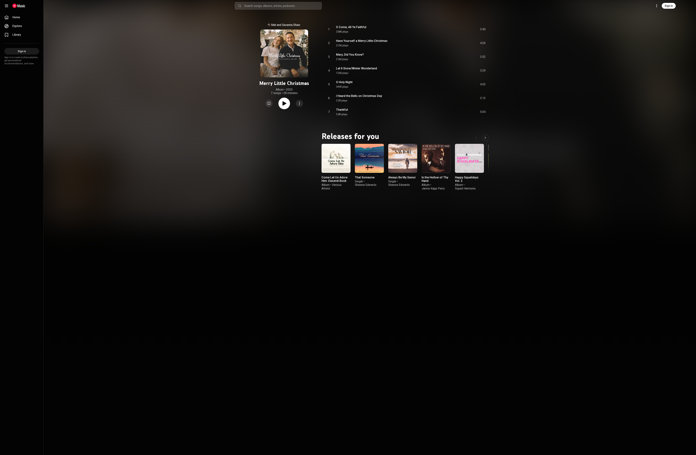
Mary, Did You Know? (350, 54)
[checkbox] (483, 29)
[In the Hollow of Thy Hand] (436, 158)
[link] (21, 17)
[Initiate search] (240, 6)
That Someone (364, 177)
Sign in (669, 5)
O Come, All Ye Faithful (351, 27)
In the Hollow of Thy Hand (435, 179)
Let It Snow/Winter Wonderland (356, 68)
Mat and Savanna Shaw (285, 25)
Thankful (342, 109)
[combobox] (283, 5)
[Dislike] (462, 29)
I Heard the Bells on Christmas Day (359, 96)
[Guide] (6, 6)
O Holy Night (344, 82)
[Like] (455, 29)
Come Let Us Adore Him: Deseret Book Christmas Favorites (335, 181)
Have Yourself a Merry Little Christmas (362, 41)
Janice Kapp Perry (433, 188)
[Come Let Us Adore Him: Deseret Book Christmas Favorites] (336, 158)
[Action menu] (299, 103)
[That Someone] (369, 158)
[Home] (18, 6)
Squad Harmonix (465, 188)
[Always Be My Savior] (402, 158)
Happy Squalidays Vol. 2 (466, 179)
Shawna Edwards (365, 185)
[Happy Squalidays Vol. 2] (469, 158)
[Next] (485, 137)
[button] (269, 103)
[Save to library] (269, 103)
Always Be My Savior (402, 177)
